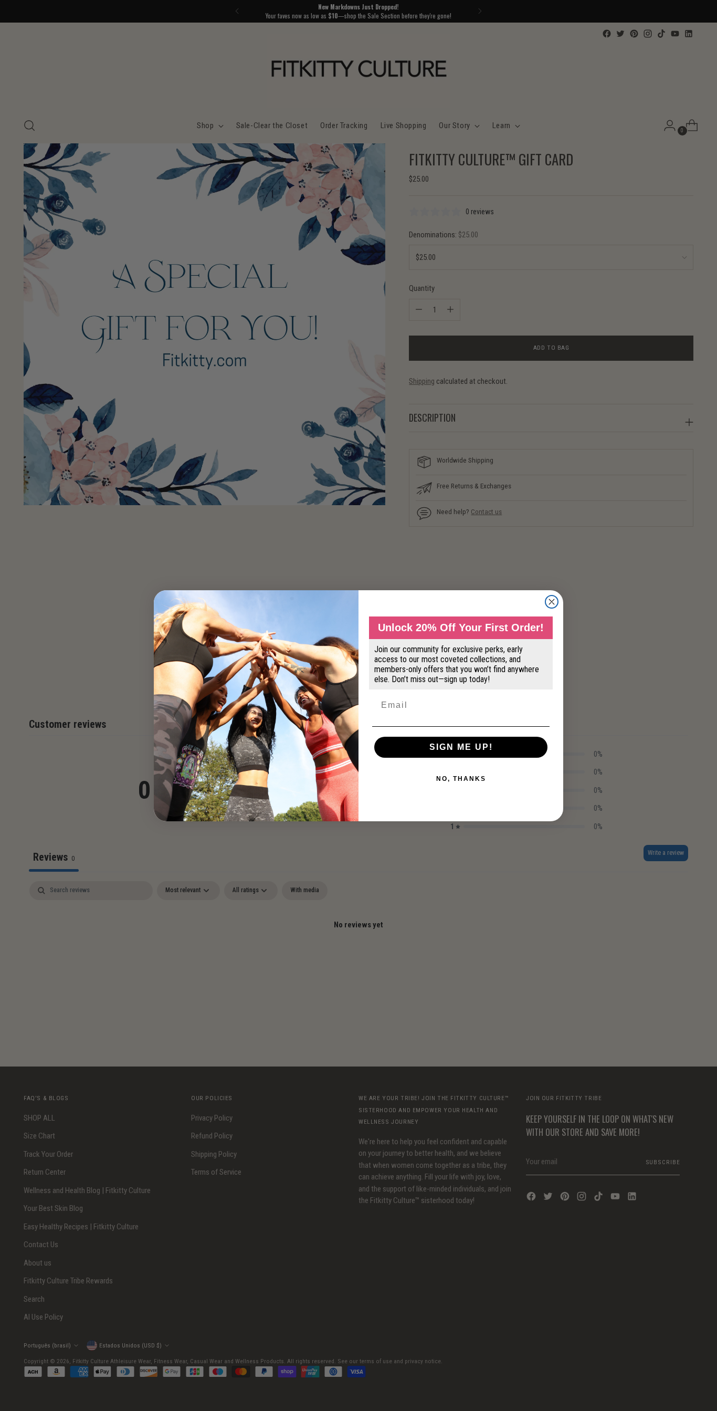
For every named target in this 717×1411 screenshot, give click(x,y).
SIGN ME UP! (461, 747)
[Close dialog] (551, 601)
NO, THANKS (461, 778)
